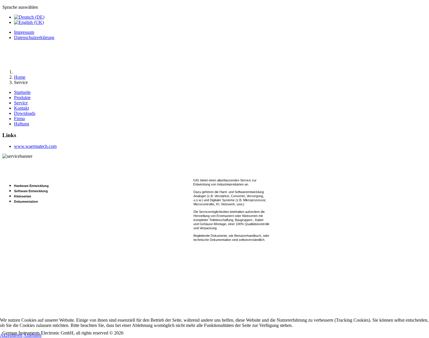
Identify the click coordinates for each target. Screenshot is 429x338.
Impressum (24, 32)
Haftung (21, 123)
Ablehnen (32, 335)
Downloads (24, 113)
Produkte (22, 97)
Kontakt (21, 108)
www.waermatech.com (35, 146)
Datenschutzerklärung (34, 37)
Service (21, 102)
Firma (19, 118)
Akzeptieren (11, 335)
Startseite (22, 92)
